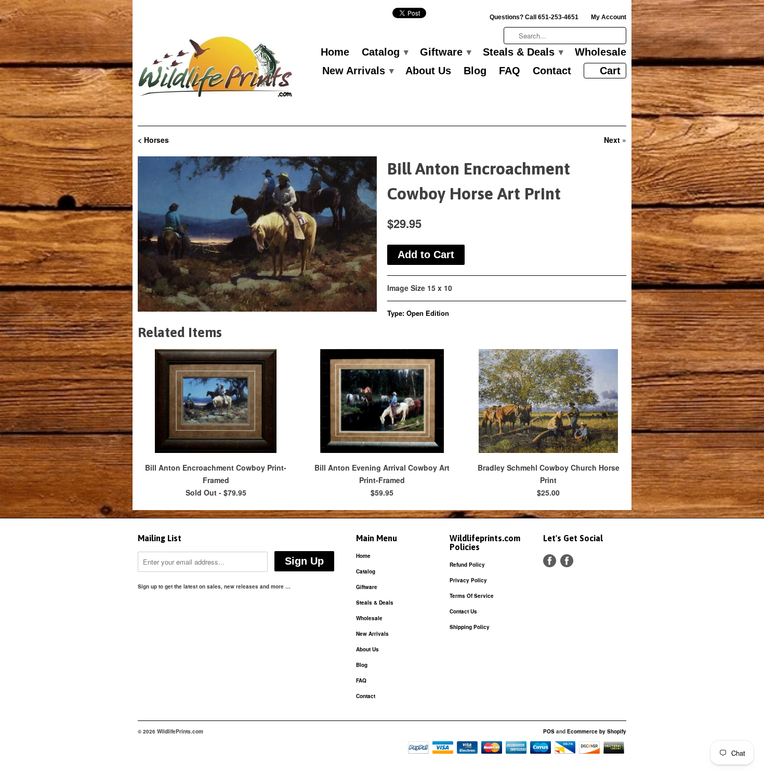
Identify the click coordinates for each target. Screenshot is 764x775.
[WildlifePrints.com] (216, 69)
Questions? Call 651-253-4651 (534, 17)
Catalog (384, 52)
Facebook (549, 560)
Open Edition (427, 313)
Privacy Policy (468, 580)
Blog (475, 71)
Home (335, 52)
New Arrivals (357, 71)
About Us (428, 71)
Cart (610, 70)
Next (612, 140)
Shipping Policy (470, 627)
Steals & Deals (522, 52)
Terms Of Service (472, 595)
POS (549, 731)
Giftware (445, 52)
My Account (608, 17)
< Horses (153, 140)
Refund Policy (467, 564)
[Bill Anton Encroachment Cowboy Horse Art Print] (257, 234)
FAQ (509, 71)
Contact (552, 71)
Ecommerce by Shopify (596, 731)
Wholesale (600, 52)
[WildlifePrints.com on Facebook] (566, 560)
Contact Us (463, 611)
